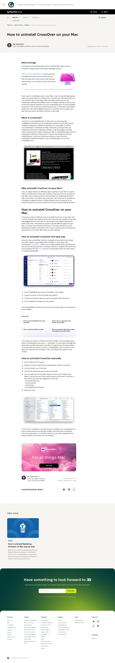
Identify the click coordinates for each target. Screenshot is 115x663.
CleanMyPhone (11, 627)
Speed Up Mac (28, 625)
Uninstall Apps (62, 632)
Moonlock (9, 620)
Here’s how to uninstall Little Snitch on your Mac (61, 321)
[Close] (3, 4)
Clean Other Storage (29, 634)
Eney (8, 622)
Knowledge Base (62, 625)
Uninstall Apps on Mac (30, 636)
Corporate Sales (79, 620)
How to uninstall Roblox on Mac (33, 329)
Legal (42, 639)
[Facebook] (93, 621)
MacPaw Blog (44, 627)
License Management (63, 627)
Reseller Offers (45, 632)
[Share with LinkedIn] (69, 489)
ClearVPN (9, 630)
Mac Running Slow (29, 622)
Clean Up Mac (27, 639)
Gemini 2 (9, 634)
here (40, 249)
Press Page (44, 634)
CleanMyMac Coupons (64, 629)
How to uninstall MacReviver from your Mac (34, 321)
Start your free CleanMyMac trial (33, 74)
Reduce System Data (29, 629)
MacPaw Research (46, 641)
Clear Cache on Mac (29, 632)
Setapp (9, 632)
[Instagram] (98, 621)
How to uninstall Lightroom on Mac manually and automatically (63, 330)
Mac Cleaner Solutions (30, 627)
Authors (43, 648)
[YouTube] (98, 626)
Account (60, 620)
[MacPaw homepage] (8, 658)
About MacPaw (45, 620)
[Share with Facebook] (64, 489)
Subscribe (70, 591)
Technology (44, 646)
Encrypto (9, 639)
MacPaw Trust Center (46, 643)
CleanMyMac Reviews (47, 622)
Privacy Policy (72, 596)
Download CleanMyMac (30, 620)
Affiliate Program (45, 629)
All (8, 17)
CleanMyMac (34, 244)
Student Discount (79, 622)
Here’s (37, 4)
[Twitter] (93, 626)
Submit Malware (62, 634)
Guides (10, 540)
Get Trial (49, 465)
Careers (43, 636)
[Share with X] (74, 489)
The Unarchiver (11, 637)
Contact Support (62, 622)
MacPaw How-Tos (45, 625)
